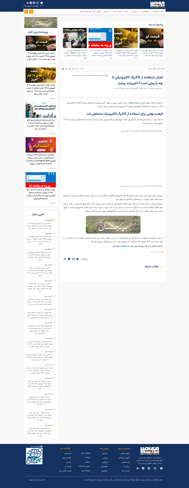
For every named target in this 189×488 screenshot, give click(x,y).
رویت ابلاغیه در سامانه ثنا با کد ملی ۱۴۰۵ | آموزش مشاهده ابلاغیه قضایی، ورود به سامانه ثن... (101, 54)
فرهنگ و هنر (85, 453)
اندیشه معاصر (134, 102)
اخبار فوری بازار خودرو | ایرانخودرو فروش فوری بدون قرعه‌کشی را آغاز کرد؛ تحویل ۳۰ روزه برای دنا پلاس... (39, 344)
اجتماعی (104, 471)
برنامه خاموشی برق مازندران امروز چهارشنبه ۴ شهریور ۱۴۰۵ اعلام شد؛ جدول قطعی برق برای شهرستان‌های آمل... (39, 385)
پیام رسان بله (132, 246)
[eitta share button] (34, 3)
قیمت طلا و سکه (65, 471)
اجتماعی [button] (156, 11)
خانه (162, 11)
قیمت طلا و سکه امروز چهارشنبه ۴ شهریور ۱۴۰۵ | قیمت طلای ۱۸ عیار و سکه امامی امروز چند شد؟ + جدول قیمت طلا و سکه (40, 90)
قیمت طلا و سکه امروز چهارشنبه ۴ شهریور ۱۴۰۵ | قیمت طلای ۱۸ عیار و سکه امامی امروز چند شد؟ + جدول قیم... (39, 240)
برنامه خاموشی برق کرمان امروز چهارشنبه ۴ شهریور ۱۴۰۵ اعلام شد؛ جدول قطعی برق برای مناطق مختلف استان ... (39, 432)
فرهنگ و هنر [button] (117, 11)
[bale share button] (31, 3)
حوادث (87, 457)
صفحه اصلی (161, 69)
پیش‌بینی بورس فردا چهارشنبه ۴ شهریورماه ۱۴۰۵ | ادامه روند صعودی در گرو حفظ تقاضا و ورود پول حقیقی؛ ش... (39, 287)
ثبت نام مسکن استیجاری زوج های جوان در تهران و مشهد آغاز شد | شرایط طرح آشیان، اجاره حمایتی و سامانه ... (39, 256)
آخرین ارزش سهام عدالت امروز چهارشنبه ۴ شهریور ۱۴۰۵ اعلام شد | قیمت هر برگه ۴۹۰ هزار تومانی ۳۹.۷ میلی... (39, 272)
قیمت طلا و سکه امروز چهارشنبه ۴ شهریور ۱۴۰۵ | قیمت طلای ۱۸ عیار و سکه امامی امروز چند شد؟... (126, 54)
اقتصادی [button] (145, 11)
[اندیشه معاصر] (157, 4)
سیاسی (105, 453)
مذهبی (105, 11)
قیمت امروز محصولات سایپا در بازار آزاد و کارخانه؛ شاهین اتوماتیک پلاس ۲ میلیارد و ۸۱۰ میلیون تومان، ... (39, 370)
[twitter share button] (77, 259)
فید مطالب (126, 462)
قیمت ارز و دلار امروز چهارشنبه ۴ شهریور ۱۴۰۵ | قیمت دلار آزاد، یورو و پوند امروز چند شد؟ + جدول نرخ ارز (40, 56)
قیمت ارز (68, 466)
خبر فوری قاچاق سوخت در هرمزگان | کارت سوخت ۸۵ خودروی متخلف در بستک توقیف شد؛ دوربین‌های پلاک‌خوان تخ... (39, 330)
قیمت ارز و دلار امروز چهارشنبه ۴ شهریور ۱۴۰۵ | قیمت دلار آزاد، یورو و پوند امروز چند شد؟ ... (152, 53)
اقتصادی (104, 466)
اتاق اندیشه (152, 69)
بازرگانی (99, 11)
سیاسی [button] (135, 11)
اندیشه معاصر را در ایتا (154, 246)
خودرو (68, 462)
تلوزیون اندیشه (85, 11)
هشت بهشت (32, 480)
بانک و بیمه (66, 458)
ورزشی (126, 11)
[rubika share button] (27, 3)
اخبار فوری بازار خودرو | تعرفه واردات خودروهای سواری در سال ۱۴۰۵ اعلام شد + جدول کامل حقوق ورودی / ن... (39, 315)
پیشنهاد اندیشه (156, 25)
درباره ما (127, 466)
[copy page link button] (66, 69)
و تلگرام (124, 246)
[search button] (26, 12)
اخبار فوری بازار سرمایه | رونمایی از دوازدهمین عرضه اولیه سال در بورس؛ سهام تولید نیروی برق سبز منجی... (39, 302)
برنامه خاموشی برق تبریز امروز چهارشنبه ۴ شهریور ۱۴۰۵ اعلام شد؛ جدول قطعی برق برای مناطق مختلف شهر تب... (39, 416)
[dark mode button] (31, 12)
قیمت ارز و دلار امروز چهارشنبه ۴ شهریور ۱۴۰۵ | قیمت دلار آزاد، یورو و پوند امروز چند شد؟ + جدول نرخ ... (39, 226)
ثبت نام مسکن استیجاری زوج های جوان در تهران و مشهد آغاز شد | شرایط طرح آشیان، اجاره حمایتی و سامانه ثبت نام (41, 124)
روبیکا (141, 246)
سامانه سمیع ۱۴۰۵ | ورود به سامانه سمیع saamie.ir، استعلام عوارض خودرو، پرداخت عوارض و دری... (75, 54)
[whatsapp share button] (65, 259)
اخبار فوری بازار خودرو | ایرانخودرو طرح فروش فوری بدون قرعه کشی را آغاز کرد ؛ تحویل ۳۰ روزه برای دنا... (39, 357)
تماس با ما (126, 471)
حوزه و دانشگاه (84, 466)
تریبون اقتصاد (154, 252)
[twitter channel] (161, 468)
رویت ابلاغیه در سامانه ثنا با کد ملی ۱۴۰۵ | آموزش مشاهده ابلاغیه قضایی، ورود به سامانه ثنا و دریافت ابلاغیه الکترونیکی (40, 194)
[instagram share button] (37, 3)
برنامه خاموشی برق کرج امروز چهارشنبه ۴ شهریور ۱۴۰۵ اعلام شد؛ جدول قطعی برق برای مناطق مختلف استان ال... (39, 401)
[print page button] (63, 69)
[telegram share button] (41, 3)
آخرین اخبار (38, 214)
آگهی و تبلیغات (124, 458)
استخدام (68, 453)
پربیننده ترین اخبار (38, 32)
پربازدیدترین (85, 470)
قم (93, 11)
